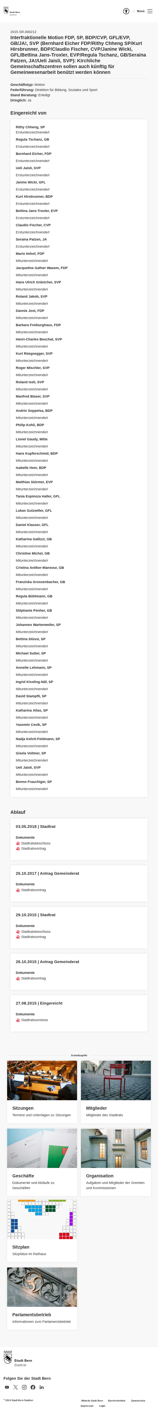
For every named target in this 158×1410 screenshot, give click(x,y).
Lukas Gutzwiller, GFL (34, 510)
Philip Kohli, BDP (30, 425)
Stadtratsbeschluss (35, 843)
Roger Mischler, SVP (33, 368)
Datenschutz (138, 1400)
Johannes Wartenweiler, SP (38, 625)
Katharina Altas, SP (32, 710)
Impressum (87, 1406)
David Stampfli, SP (31, 696)
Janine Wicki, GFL (31, 182)
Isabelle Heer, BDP (31, 468)
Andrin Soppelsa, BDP (34, 411)
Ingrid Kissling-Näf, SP (34, 682)
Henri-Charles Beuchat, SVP (39, 339)
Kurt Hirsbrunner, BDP (34, 196)
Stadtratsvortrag (33, 848)
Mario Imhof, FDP (30, 254)
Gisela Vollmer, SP (31, 753)
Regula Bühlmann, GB (34, 596)
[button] (144, 11)
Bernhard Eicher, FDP (33, 154)
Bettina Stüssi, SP (30, 639)
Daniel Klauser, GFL (32, 525)
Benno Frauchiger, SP (34, 782)
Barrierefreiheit (116, 1400)
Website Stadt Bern (92, 1400)
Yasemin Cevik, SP (31, 725)
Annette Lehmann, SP (34, 668)
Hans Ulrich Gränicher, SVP (38, 282)
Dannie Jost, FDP (30, 311)
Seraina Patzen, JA (31, 239)
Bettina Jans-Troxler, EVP (37, 211)
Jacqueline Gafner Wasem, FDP (42, 268)
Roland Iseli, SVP (30, 382)
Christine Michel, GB (33, 553)
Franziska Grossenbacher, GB (40, 582)
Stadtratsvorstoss (34, 1020)
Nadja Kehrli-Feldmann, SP (38, 739)
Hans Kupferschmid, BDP (37, 453)
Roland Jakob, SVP (31, 296)
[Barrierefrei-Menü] (126, 11)
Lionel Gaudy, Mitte (32, 439)
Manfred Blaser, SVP (33, 396)
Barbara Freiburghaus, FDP (38, 325)
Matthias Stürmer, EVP (34, 482)
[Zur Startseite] (11, 11)
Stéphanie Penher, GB (34, 610)
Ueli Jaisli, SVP (28, 168)
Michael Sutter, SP (31, 653)
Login (102, 1406)
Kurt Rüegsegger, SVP (34, 353)
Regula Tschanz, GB (32, 139)
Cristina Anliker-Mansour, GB (40, 568)
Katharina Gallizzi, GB (34, 539)
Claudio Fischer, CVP (33, 225)
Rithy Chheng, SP (30, 127)
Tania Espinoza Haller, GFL (38, 496)
